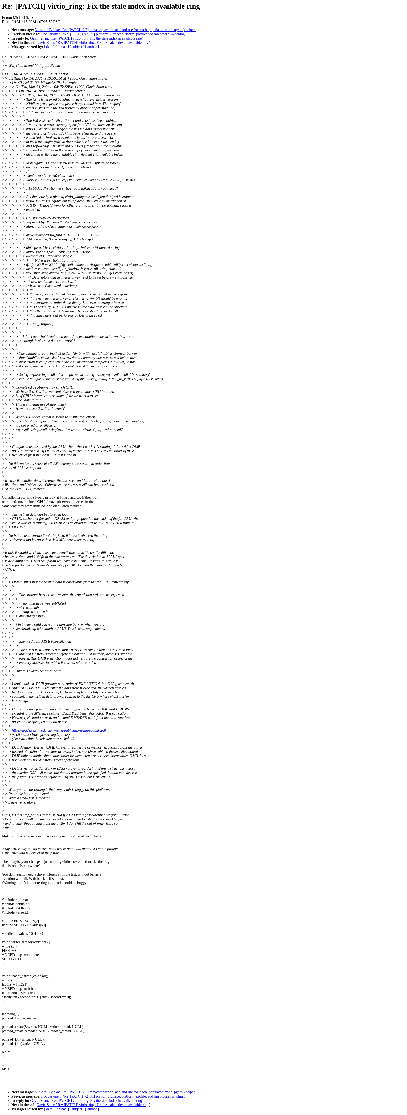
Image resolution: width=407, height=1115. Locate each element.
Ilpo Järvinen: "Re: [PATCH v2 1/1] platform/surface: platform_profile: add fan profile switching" (113, 34)
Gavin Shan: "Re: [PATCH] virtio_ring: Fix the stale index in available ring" (87, 38)
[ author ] (92, 47)
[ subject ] (77, 47)
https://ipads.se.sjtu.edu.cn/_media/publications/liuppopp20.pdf (59, 730)
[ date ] (49, 47)
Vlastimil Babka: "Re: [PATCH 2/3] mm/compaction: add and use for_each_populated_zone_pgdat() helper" (115, 30)
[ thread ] (62, 47)
